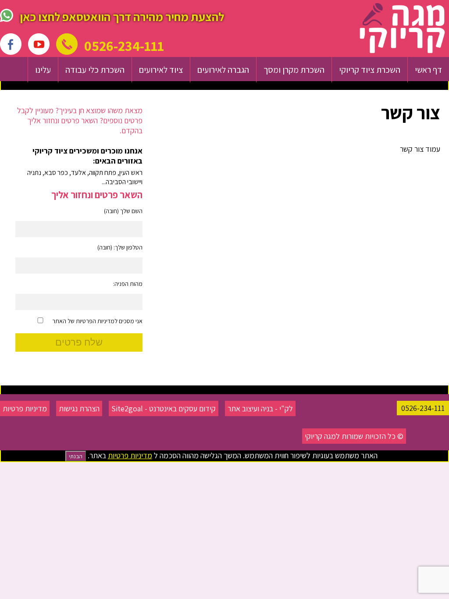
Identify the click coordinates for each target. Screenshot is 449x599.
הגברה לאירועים (223, 69)
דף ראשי (428, 69)
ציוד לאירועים (161, 69)
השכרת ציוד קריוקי (369, 69)
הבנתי (75, 456)
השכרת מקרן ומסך (294, 69)
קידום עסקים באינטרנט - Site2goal (163, 408)
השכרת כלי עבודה (95, 69)
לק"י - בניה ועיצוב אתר (260, 408)
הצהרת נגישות (79, 408)
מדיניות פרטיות (25, 408)
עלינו (43, 69)
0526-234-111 (423, 408)
